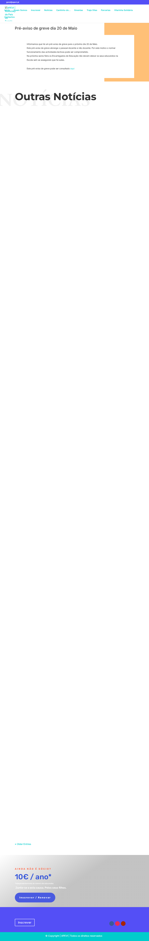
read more (74, 139)
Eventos (83, 130)
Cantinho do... (80, 646)
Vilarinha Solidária (123, 10)
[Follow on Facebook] (111, 923)
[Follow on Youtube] (123, 923)
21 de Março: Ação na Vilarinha (74, 605)
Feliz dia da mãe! (74, 349)
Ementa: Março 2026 (75, 746)
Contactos (9, 17)
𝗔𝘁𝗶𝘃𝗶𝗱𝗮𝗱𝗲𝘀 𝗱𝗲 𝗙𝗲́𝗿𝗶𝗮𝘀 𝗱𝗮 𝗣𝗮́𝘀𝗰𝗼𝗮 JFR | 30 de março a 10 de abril (74, 570)
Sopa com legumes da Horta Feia (74, 711)
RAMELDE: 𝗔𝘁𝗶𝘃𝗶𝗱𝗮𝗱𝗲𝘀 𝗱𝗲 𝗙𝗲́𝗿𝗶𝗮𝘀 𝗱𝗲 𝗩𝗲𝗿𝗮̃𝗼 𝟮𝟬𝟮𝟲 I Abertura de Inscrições (74, 237)
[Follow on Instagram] (117, 923)
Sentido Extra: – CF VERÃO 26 (74, 195)
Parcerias (105, 10)
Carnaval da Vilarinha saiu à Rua (74, 817)
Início (7, 10)
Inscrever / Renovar (35, 897)
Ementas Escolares (72, 165)
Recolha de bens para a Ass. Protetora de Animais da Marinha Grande (75, 782)
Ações (80, 355)
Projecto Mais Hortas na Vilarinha (74, 640)
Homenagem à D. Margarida (74, 460)
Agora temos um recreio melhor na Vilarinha (74, 424)
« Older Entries (23, 844)
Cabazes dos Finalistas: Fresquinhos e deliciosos (74, 676)
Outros (80, 394)
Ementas (78, 10)
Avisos (76, 130)
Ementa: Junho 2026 (74, 160)
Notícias (48, 10)
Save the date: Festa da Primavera (74, 495)
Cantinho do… (63, 10)
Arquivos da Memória (84, 465)
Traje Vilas (92, 10)
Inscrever (35, 10)
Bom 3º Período (74, 389)
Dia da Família (74, 279)
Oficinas (83, 201)
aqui (72, 68)
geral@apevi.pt (86, 918)
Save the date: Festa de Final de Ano (74, 125)
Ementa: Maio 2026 (74, 314)
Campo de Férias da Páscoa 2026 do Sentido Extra (74, 534)
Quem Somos (20, 10)
